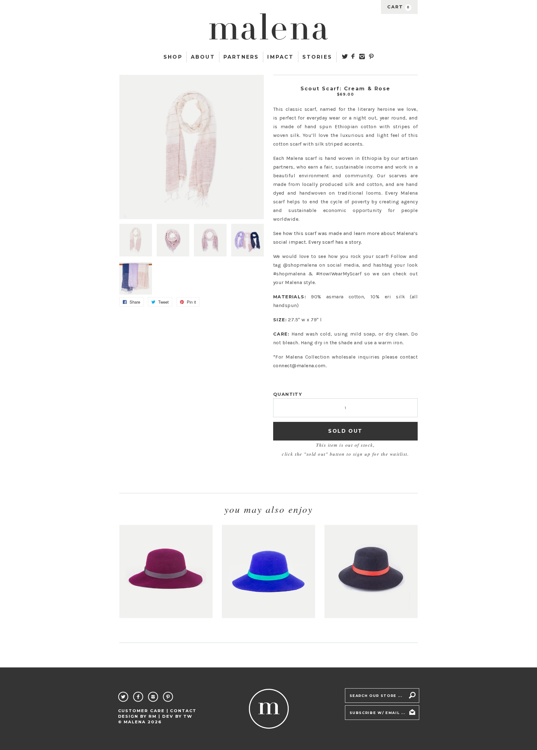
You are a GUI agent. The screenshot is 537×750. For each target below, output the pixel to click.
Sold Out (345, 431)
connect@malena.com (299, 365)
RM (153, 716)
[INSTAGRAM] (362, 56)
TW (187, 716)
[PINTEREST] (371, 56)
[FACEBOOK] (353, 56)
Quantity (287, 394)
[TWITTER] (345, 56)
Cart (398, 7)
